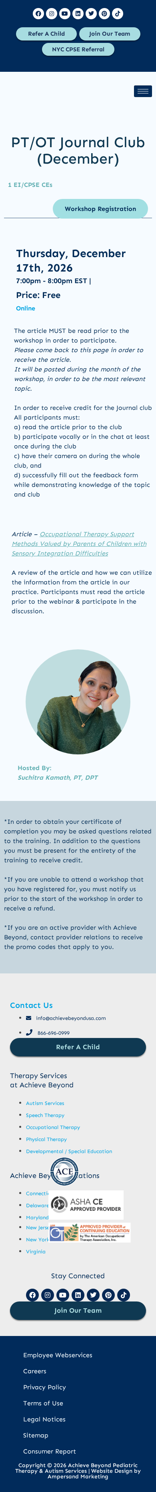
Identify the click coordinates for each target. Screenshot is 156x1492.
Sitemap (35, 1435)
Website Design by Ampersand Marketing (94, 1474)
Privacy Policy (44, 1387)
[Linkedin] (78, 13)
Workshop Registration (100, 209)
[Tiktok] (117, 13)
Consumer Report (49, 1451)
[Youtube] (64, 13)
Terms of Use (43, 1403)
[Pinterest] (104, 13)
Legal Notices (44, 1419)
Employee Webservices (57, 1355)
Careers (34, 1371)
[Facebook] (38, 13)
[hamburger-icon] (143, 91)
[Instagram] (51, 13)
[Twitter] (91, 13)
